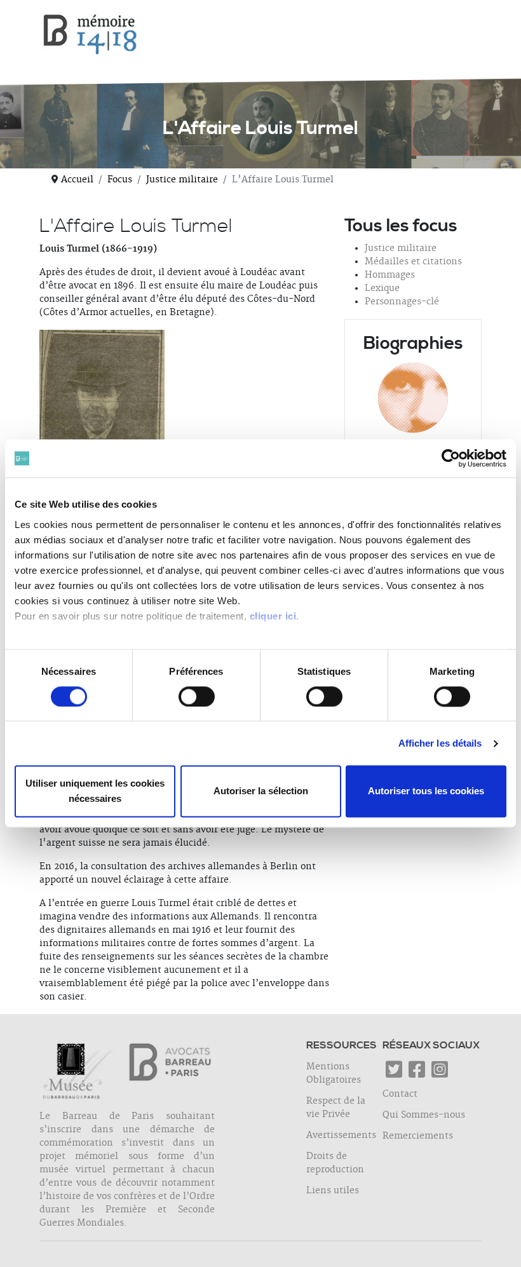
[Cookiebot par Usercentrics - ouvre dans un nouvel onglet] (450, 458)
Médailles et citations (413, 262)
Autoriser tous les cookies (426, 791)
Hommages (390, 275)
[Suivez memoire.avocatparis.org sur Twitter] (394, 1074)
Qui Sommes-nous (423, 1115)
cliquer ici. (274, 616)
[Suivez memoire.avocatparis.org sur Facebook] (417, 1074)
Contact (399, 1094)
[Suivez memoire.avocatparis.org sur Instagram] (439, 1074)
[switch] (197, 696)
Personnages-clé (402, 302)
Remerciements (417, 1136)
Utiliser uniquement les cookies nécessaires (95, 791)
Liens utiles (332, 1190)
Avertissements (341, 1135)
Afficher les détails (440, 743)
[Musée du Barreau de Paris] (79, 1074)
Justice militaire (400, 248)
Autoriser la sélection (260, 791)
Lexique (382, 288)
